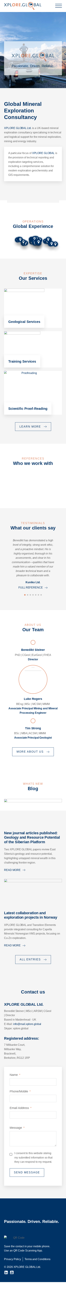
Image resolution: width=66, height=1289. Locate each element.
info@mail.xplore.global (27, 1023)
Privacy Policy (12, 1259)
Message (16, 1127)
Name (14, 1075)
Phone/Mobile (19, 1091)
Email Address (19, 1108)
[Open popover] (23, 241)
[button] (25, 595)
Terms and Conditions (37, 1259)
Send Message (27, 1172)
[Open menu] (58, 6)
